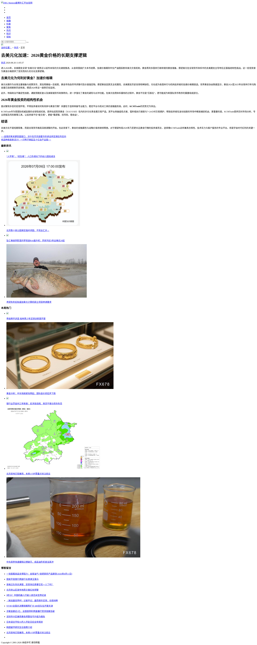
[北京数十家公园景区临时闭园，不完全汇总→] (43, 225)
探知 (8, 37)
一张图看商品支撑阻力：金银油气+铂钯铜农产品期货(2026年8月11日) (39, 574)
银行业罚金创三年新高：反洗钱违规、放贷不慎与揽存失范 (34, 403)
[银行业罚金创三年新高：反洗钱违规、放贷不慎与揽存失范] (7, 398)
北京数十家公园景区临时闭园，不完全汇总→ (27, 230)
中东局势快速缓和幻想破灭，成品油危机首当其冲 (30, 562)
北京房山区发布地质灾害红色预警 (22, 590)
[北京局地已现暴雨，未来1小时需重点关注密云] (53, 468)
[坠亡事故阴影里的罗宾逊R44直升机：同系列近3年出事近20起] (7, 235)
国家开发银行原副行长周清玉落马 (22, 579)
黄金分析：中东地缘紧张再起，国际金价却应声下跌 (31, 393)
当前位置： (6, 48)
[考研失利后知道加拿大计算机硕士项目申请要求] (46, 297)
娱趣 (8, 21)
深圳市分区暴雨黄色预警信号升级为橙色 (25, 616)
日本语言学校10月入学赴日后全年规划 (24, 622)
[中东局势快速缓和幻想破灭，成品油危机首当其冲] (73, 557)
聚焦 (8, 27)
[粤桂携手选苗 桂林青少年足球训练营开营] (7, 313)
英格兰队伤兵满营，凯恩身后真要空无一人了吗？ (30, 584)
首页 (8, 17)
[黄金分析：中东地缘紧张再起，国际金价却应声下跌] (60, 388)
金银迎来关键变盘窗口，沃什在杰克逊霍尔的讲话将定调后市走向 (33, 136)
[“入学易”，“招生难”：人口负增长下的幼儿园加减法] (7, 151)
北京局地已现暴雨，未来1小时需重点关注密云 (28, 474)
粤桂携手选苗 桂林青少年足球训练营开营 (26, 318)
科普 (8, 24)
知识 (8, 33)
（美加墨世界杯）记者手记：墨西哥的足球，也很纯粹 (32, 600)
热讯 (8, 30)
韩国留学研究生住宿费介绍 (19, 627)
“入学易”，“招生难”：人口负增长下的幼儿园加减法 (30, 156)
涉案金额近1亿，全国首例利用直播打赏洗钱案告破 (30, 611)
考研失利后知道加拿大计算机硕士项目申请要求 (28, 302)
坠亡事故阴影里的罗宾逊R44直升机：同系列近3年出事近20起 (35, 240)
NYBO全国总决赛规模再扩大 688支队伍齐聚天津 (29, 606)
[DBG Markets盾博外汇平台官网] (16, 3)
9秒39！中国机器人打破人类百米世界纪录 (26, 595)
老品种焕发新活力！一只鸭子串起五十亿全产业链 (26, 140)
